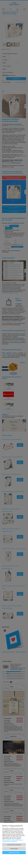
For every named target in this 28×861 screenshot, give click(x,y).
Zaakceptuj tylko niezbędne (14, 844)
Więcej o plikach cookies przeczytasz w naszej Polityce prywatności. (12, 840)
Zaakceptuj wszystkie (14, 852)
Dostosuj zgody (14, 848)
